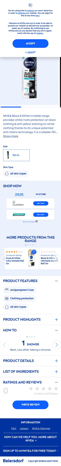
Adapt (31, 52)
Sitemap (41, 428)
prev (4, 259)
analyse (30, 11)
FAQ (13, 428)
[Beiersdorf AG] (13, 461)
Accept (30, 43)
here (37, 16)
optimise (22, 13)
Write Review (31, 404)
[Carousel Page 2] (29, 336)
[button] (34, 252)
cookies (39, 33)
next (57, 259)
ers (24, 428)
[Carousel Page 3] (31, 336)
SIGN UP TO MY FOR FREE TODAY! (30, 451)
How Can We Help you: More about (30, 439)
